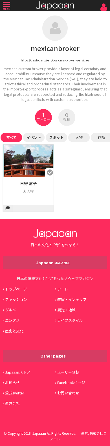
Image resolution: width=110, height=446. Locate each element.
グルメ (10, 309)
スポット (56, 137)
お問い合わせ (68, 393)
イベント (34, 137)
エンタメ (12, 320)
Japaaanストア (17, 372)
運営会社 (12, 403)
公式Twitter (14, 393)
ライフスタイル (70, 320)
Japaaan (55, 5)
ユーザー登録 (68, 372)
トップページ (16, 289)
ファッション (16, 299)
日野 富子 (28, 183)
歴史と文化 (14, 331)
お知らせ (12, 382)
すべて (11, 137)
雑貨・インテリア (72, 299)
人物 (79, 137)
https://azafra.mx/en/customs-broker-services (55, 60)
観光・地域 (66, 309)
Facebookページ (71, 382)
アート (62, 289)
